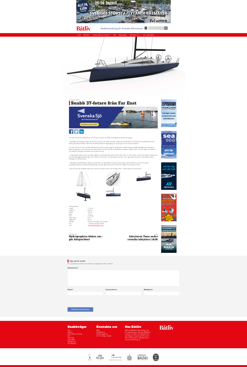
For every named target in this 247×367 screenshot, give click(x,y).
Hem (79, 35)
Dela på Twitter (76, 131)
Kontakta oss (134, 35)
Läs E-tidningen (148, 35)
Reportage (122, 35)
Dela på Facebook (71, 131)
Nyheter (86, 35)
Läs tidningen (72, 343)
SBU (114, 35)
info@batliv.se (100, 332)
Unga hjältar (71, 340)
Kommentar (73, 268)
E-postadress (111, 290)
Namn (70, 290)
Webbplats (148, 290)
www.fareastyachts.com (96, 225)
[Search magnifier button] (166, 28)
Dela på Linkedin (81, 131)
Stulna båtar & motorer (101, 35)
